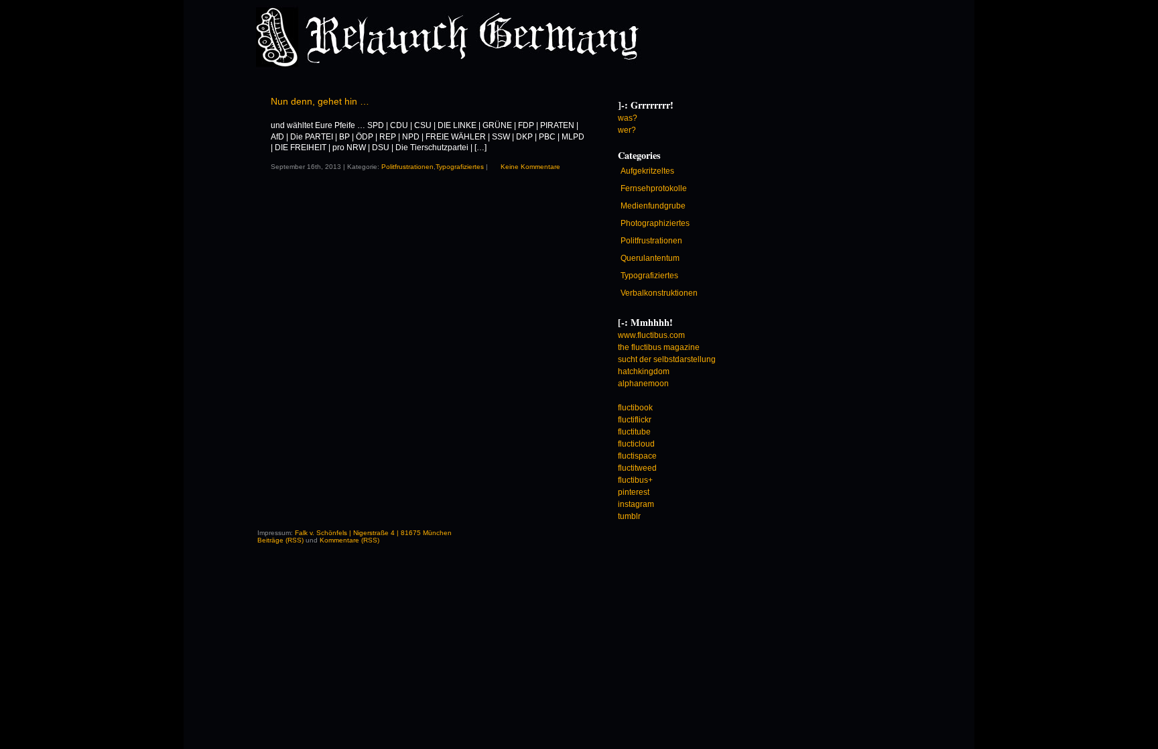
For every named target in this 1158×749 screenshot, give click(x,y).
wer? (627, 130)
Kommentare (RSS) (349, 540)
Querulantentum (650, 258)
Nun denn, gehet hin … (320, 101)
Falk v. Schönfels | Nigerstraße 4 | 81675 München (373, 532)
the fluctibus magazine (659, 347)
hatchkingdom (643, 371)
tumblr (629, 516)
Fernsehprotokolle (654, 188)
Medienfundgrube (653, 206)
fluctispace (637, 456)
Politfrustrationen (407, 166)
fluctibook (635, 407)
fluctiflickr (634, 419)
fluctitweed (637, 468)
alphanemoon (643, 383)
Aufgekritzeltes (647, 171)
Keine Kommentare (530, 166)
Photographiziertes (655, 223)
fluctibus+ (635, 480)
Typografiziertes (460, 166)
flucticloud (636, 444)
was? (627, 118)
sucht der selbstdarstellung (667, 359)
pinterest (633, 492)
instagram (636, 504)
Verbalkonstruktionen (659, 293)
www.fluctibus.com (651, 335)
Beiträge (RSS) (280, 540)
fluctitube (634, 432)
